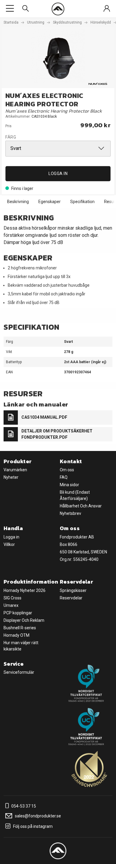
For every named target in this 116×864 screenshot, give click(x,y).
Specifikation (82, 201)
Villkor (9, 544)
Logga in (58, 173)
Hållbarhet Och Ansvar (81, 506)
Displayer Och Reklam (24, 620)
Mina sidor (69, 484)
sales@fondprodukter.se (37, 816)
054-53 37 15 (23, 806)
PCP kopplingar (18, 612)
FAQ (64, 477)
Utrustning (35, 22)
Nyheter (11, 477)
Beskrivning (18, 201)
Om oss (67, 469)
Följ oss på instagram (32, 826)
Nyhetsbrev (70, 513)
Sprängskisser (73, 590)
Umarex (11, 605)
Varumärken (15, 469)
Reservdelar (71, 598)
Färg (10, 137)
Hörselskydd (100, 22)
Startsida (11, 22)
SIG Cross (12, 598)
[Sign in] (106, 9)
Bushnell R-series (20, 627)
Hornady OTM (16, 635)
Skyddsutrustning (67, 22)
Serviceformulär (19, 672)
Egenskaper (49, 201)
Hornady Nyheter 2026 (25, 590)
